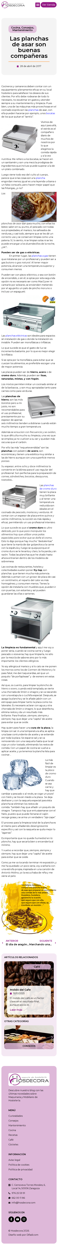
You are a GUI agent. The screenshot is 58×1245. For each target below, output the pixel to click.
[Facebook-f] (11, 1219)
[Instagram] (24, 1219)
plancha (40, 178)
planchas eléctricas (16, 335)
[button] (37, 5)
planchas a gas (40, 256)
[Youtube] (17, 1219)
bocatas (50, 113)
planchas (33, 110)
